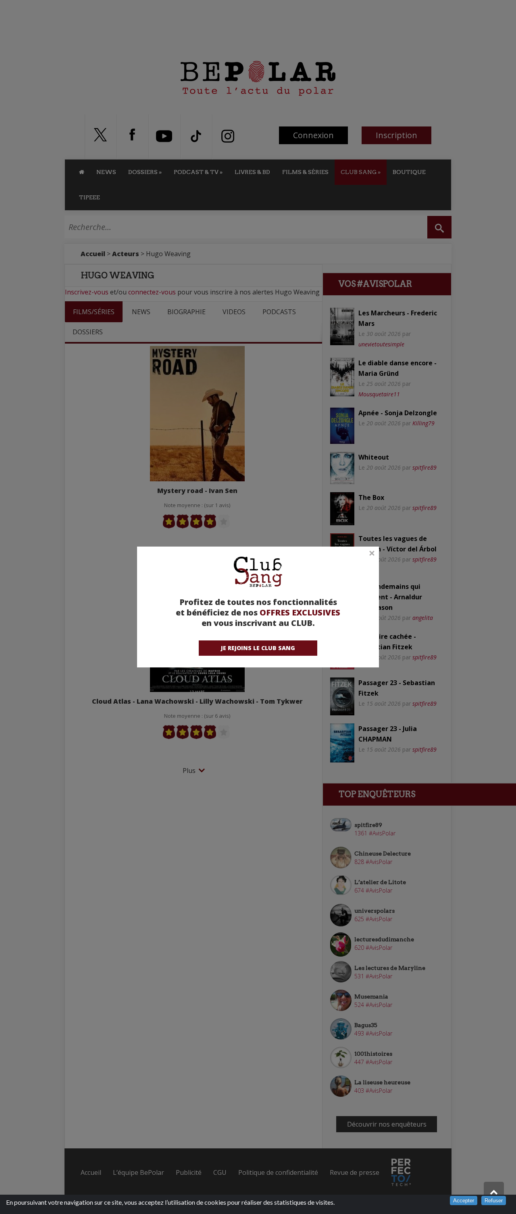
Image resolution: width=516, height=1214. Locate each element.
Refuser (494, 1200)
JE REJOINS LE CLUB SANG (258, 648)
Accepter (463, 1200)
